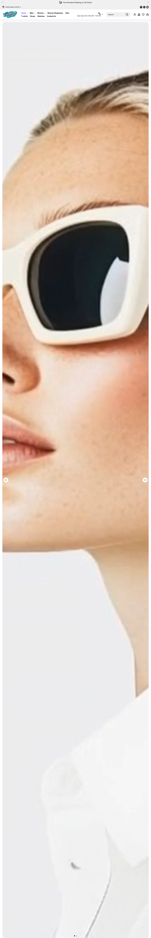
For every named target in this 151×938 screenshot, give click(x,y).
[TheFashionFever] (10, 14)
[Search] (127, 14)
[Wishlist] (143, 14)
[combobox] (118, 14)
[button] (3, 2)
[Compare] (139, 14)
